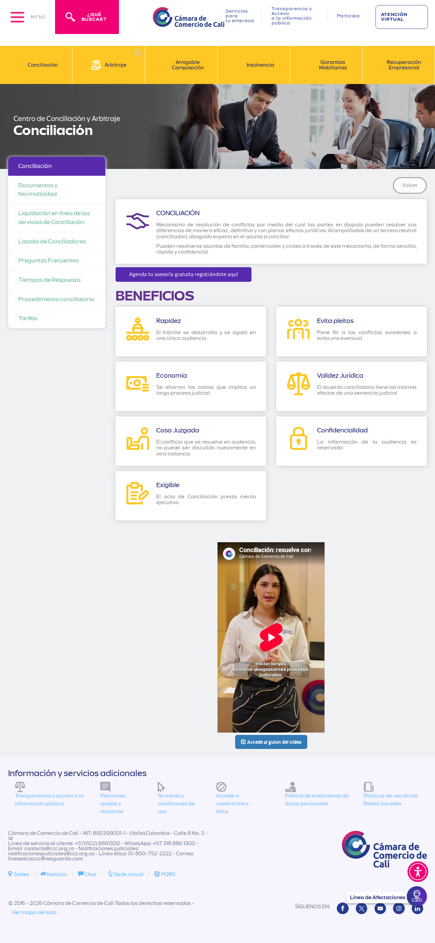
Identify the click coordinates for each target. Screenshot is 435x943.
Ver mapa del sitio (34, 912)
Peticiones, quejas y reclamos (113, 803)
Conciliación (43, 65)
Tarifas (27, 318)
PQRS (167, 874)
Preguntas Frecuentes (48, 260)
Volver (410, 185)
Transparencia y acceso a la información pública (49, 799)
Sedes (21, 874)
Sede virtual (128, 874)
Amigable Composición (188, 64)
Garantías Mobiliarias (333, 64)
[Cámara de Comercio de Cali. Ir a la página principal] (188, 22)
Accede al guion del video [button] (273, 742)
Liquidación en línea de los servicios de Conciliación (54, 217)
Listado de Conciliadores (52, 241)
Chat (90, 874)
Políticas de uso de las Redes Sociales (391, 799)
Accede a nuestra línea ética (232, 803)
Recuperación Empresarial (404, 64)
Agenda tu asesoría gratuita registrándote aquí (183, 274)
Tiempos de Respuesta (49, 280)
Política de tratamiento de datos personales (317, 799)
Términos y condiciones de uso (176, 803)
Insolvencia (260, 65)
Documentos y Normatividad (37, 190)
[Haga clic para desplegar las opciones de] (138, 53)
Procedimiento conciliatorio (56, 299)
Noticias (56, 874)
